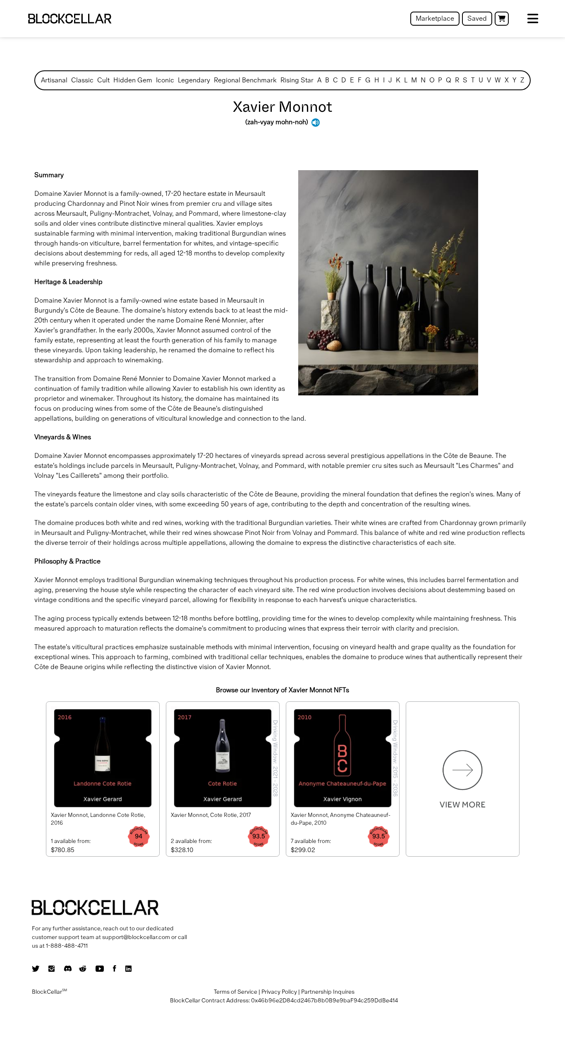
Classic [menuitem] (82, 80)
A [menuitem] (319, 80)
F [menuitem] (360, 80)
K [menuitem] (398, 80)
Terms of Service (235, 991)
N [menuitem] (423, 80)
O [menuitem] (432, 80)
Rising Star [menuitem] (297, 80)
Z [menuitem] (522, 80)
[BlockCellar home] (69, 19)
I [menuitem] (384, 80)
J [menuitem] (390, 80)
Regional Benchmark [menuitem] (245, 80)
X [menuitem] (507, 80)
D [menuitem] (343, 80)
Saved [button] (477, 18)
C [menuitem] (335, 80)
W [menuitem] (498, 80)
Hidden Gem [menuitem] (132, 80)
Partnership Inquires (327, 991)
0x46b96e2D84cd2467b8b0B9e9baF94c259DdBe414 (324, 1000)
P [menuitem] (440, 80)
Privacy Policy (279, 991)
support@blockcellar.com (136, 937)
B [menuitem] (327, 80)
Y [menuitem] (514, 80)
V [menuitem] (489, 80)
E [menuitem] (352, 80)
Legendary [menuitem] (194, 80)
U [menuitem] (481, 80)
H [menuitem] (376, 80)
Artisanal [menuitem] (54, 80)
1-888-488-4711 (67, 945)
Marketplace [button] (435, 18)
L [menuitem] (405, 80)
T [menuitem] (473, 80)
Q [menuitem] (448, 80)
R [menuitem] (457, 80)
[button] (502, 19)
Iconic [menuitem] (165, 80)
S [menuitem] (465, 80)
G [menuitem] (368, 80)
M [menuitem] (414, 80)
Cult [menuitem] (103, 80)
